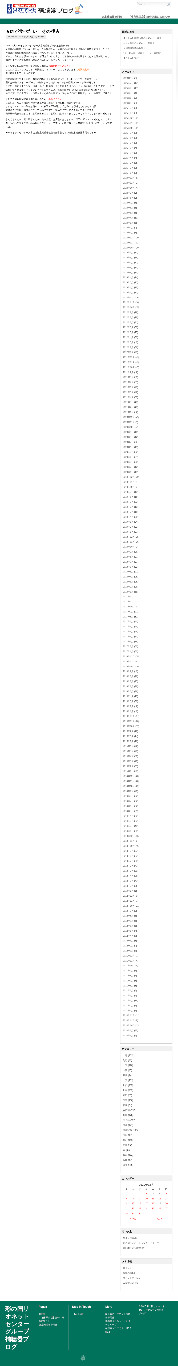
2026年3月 (128, 103)
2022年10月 (129, 307)
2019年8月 (128, 497)
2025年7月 (128, 143)
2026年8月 (128, 78)
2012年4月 (128, 936)
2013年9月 (128, 851)
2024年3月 (128, 222)
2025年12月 (129, 118)
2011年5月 (128, 990)
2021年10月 (129, 367)
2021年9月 (128, 372)
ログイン (127, 1268)
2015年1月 (128, 771)
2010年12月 (129, 1015)
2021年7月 (128, 382)
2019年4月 (128, 517)
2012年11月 (129, 901)
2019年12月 (129, 477)
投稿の (129, 1273)
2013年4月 (128, 876)
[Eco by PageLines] (82, 1358)
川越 (125, 1090)
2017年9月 (128, 611)
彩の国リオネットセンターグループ (141, 1243)
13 (166, 1198)
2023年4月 (128, 277)
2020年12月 (129, 417)
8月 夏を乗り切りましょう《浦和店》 (143, 53)
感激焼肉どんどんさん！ (60, 66)
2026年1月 (128, 113)
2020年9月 (128, 432)
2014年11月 (129, 781)
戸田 (125, 1095)
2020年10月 (129, 427)
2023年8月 (128, 257)
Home (42, 1314)
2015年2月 (128, 766)
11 (153, 1198)
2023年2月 (128, 287)
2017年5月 (128, 631)
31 (146, 1213)
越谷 (125, 1155)
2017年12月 (129, 596)
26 (160, 1208)
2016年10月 (129, 666)
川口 (125, 1085)
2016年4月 (128, 696)
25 (153, 1208)
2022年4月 (128, 337)
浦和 (125, 1125)
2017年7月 (128, 621)
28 (126, 1213)
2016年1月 (128, 711)
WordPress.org (130, 1283)
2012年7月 (128, 920)
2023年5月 (128, 272)
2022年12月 (129, 297)
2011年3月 (128, 1000)
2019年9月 (128, 492)
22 (133, 1208)
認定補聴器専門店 (48, 1324)
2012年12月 (129, 896)
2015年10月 (129, 726)
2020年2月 (128, 467)
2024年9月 (128, 193)
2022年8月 (128, 317)
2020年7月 (128, 442)
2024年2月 (128, 227)
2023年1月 (128, 292)
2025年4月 (128, 158)
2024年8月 (128, 198)
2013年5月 (128, 871)
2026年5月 (128, 93)
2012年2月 (128, 945)
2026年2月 (128, 108)
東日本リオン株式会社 (134, 1248)
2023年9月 (128, 252)
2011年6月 (128, 985)
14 (126, 1203)
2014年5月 (128, 811)
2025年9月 (128, 133)
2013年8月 (128, 856)
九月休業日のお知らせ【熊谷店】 (140, 43)
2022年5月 (128, 332)
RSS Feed (78, 1314)
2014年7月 (128, 801)
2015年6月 (128, 746)
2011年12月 (129, 955)
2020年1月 (128, 472)
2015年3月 (128, 761)
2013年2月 (128, 886)
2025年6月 (128, 148)
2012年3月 (128, 940)
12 (160, 1198)
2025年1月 (128, 173)
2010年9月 (128, 1030)
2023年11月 (129, 242)
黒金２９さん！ (56, 99)
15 (133, 1203)
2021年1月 (128, 412)
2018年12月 (129, 537)
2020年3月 (128, 462)
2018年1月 (128, 591)
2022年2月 (128, 347)
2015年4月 (128, 756)
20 (166, 1203)
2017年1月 (128, 651)
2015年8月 (128, 736)
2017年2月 (128, 646)
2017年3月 (128, 641)
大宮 (32, 36)
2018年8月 (128, 556)
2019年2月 (128, 527)
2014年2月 (128, 826)
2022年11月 (129, 302)
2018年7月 (128, 561)
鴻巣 (125, 1165)
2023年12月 (129, 237)
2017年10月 (129, 606)
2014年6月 (128, 806)
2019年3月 (128, 521)
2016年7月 (128, 681)
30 (140, 1213)
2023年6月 (128, 267)
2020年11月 (129, 422)
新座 (125, 1105)
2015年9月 (128, 731)
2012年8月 (128, 915)
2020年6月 (128, 447)
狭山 (125, 1140)
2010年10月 (129, 1025)
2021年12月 (129, 357)
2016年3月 (128, 701)
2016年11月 (129, 661)
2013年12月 (129, 836)
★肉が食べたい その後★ (33, 31)
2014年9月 (128, 791)
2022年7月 (128, 322)
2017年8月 (128, 616)
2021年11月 (129, 362)
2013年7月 (128, 861)
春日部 (126, 1110)
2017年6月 (128, 626)
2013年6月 (128, 866)
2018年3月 (128, 581)
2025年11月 (129, 123)
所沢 (125, 1100)
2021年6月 (128, 387)
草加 (125, 1145)
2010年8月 (128, 1035)
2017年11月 (129, 601)
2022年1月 (128, 352)
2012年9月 (128, 911)
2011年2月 (128, 1005)
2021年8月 (128, 377)
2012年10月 (129, 906)
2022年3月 (128, 342)
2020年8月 (128, 437)
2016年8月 (128, 676)
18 (153, 1203)
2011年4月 (128, 995)
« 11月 (133, 1218)
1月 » (159, 1218)
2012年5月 (128, 930)
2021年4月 (128, 397)
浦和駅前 (127, 1130)
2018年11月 (129, 542)
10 (146, 1198)
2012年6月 (128, 925)
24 (146, 1208)
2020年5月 (128, 452)
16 (140, 1203)
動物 (125, 1075)
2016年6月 (128, 686)
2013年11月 (129, 841)
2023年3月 (128, 282)
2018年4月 (128, 576)
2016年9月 (128, 671)
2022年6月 (128, 327)
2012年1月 (128, 950)
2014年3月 (128, 821)
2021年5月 (128, 392)
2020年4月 (128, 457)
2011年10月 (129, 965)
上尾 (125, 1055)
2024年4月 (128, 217)
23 (140, 1208)
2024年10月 (129, 187)
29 (133, 1213)
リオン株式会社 (131, 1238)
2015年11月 (129, 721)
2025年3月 (128, 163)
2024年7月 (128, 202)
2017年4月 (128, 636)
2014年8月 (128, 796)
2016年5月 (128, 691)
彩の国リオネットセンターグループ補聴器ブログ (17, 1327)
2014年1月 (128, 831)
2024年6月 (128, 207)
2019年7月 (128, 502)
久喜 (125, 1065)
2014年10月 (129, 786)
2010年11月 (129, 1020)
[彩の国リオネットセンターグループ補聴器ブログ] (45, 14)
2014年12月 (129, 776)
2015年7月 (128, 741)
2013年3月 (128, 881)
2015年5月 (128, 751)
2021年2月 (128, 407)
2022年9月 (128, 312)
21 (126, 1208)
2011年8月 (128, 975)
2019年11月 (129, 482)
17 (146, 1203)
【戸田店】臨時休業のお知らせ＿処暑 (142, 38)
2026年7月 (128, 83)
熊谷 (125, 1135)
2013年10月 (129, 846)
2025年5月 (128, 153)
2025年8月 (128, 138)
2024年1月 (128, 232)
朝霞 (125, 1115)
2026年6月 (128, 88)
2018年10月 (129, 546)
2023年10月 (129, 247)
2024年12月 (129, 177)
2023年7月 (128, 262)
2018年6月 (128, 567)
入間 (125, 1070)
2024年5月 (128, 212)
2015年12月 (129, 716)
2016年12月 (129, 656)
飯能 (125, 1160)
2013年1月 (128, 890)
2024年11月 (129, 182)
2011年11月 (129, 960)
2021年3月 (128, 402)
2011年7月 (128, 980)
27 (166, 1208)
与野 (125, 1060)
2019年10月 (129, 487)
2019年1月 (128, 532)
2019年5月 (128, 512)
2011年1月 (128, 1010)
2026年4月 (128, 98)
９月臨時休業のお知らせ (135, 48)
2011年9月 (128, 970)
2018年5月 (128, 571)
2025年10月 (129, 128)
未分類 (126, 1120)
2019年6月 (128, 507)
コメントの (131, 1278)
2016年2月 (128, 706)
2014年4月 (128, 816)
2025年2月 (128, 168)
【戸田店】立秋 (131, 58)
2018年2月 (128, 586)
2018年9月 (128, 551)
